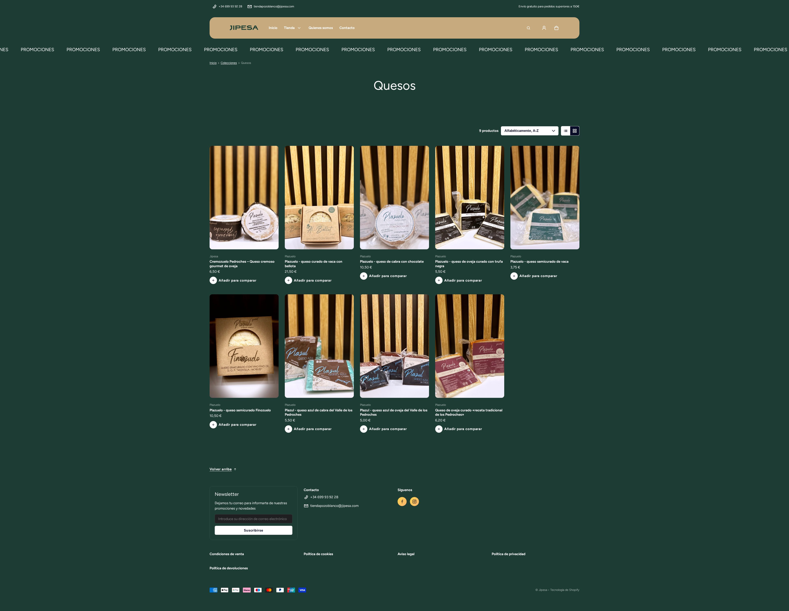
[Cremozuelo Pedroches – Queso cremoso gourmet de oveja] (244, 197)
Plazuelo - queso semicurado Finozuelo (240, 410)
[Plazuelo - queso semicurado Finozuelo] (244, 346)
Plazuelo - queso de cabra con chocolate (392, 261)
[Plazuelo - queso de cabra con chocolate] (394, 197)
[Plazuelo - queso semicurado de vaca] (544, 197)
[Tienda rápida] (270, 240)
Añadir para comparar (237, 280)
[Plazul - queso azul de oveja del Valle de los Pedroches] (394, 346)
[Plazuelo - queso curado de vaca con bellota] (319, 197)
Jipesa (543, 590)
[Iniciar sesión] (544, 27)
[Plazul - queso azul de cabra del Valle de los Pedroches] (319, 346)
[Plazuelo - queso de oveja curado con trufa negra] (469, 197)
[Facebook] (402, 501)
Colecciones (229, 63)
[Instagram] (414, 501)
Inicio (213, 63)
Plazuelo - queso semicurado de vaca (539, 261)
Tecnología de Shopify (564, 590)
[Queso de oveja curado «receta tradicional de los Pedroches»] (469, 346)
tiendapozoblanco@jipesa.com (274, 6)
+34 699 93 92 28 (230, 6)
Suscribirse (253, 530)
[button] (528, 27)
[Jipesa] (243, 28)
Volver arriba (221, 469)
